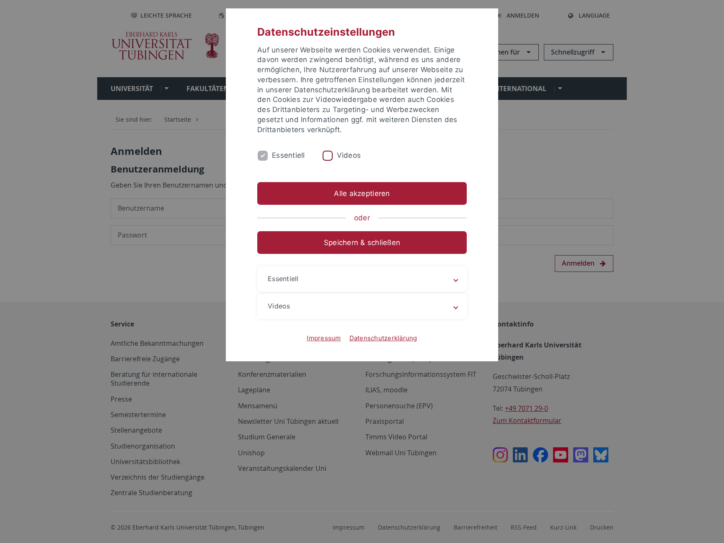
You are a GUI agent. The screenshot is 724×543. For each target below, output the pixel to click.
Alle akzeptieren (362, 193)
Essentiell (288, 155)
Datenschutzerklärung (383, 338)
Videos (349, 155)
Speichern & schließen (362, 242)
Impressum (324, 338)
